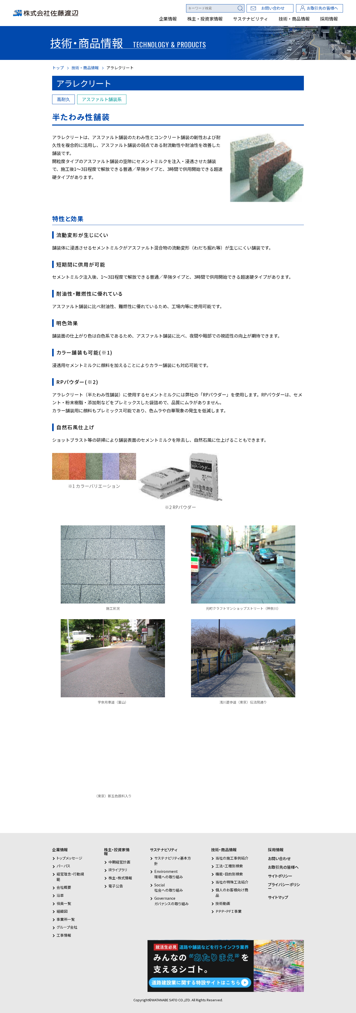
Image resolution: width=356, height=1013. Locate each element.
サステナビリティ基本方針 (172, 860)
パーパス (63, 865)
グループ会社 (67, 927)
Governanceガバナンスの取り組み (171, 901)
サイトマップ (278, 897)
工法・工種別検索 (229, 865)
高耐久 (63, 99)
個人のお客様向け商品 (232, 892)
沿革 (60, 895)
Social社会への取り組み (168, 887)
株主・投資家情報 (205, 18)
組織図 (62, 911)
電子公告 (115, 885)
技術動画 (223, 903)
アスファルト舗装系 (102, 99)
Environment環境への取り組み (168, 874)
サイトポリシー (280, 876)
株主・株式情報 (120, 877)
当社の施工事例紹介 (232, 858)
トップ (58, 67)
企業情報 (168, 18)
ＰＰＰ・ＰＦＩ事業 (229, 911)
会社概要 (64, 887)
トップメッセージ (69, 858)
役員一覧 (64, 903)
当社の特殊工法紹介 (232, 882)
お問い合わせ (273, 8)
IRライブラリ (117, 869)
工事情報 (64, 935)
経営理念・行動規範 (70, 876)
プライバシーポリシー (284, 886)
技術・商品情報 (294, 18)
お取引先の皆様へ (322, 8)
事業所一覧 (66, 919)
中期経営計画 (119, 862)
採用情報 (329, 18)
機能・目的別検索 (229, 874)
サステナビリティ (250, 18)
